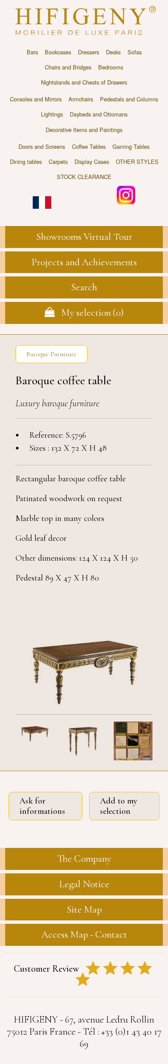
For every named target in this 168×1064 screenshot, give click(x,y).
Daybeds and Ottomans (99, 114)
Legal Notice (84, 884)
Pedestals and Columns (129, 99)
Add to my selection (118, 806)
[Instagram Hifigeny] (126, 194)
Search (84, 287)
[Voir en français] (42, 196)
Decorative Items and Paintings (84, 130)
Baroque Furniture (51, 354)
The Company (84, 859)
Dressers (88, 52)
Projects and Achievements (84, 262)
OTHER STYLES (137, 161)
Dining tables (26, 161)
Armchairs (80, 99)
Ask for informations (42, 806)
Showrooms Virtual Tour (84, 237)
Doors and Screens (42, 146)
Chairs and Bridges (68, 67)
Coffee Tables (89, 146)
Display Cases (92, 161)
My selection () (89, 313)
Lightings (52, 114)
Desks (113, 52)
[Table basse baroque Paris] (84, 669)
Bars (32, 52)
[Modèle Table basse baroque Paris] (34, 742)
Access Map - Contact (84, 935)
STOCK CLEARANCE (84, 177)
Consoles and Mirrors (36, 99)
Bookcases (58, 52)
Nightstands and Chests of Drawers (84, 82)
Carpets (58, 161)
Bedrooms (110, 67)
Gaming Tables (130, 146)
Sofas (135, 52)
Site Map (84, 910)
